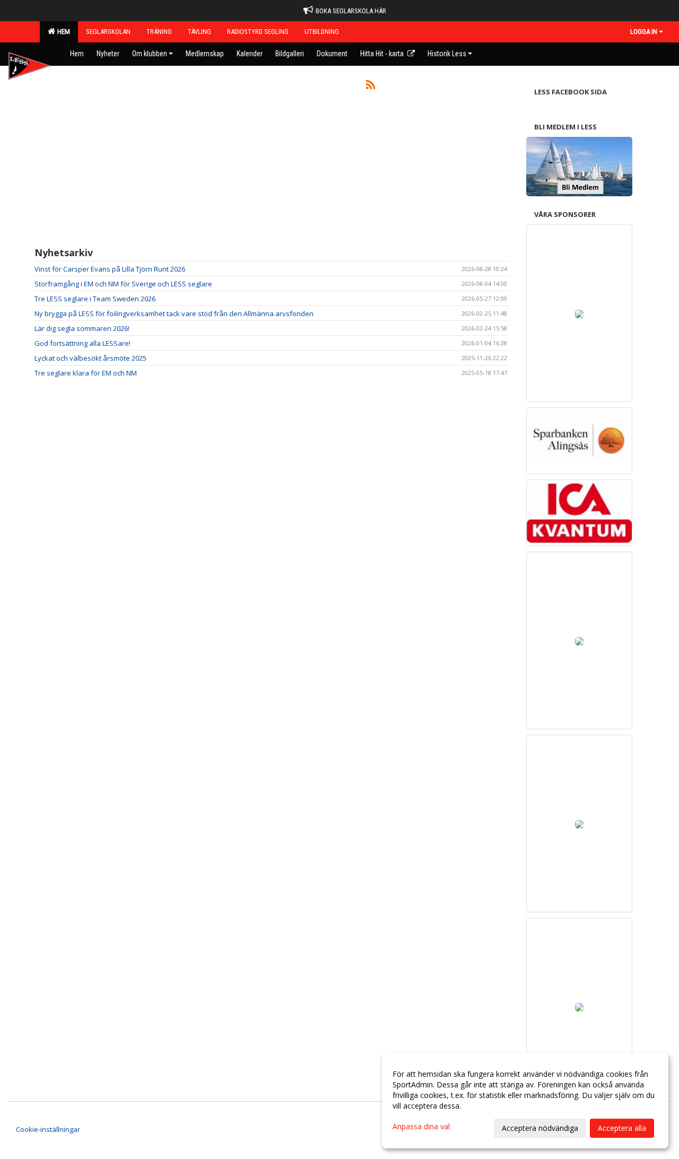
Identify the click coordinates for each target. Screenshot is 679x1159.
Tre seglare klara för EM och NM (85, 373)
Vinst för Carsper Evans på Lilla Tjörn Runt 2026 (109, 269)
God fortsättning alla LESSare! (82, 343)
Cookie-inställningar (48, 1129)
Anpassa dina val (421, 1126)
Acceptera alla (622, 1128)
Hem (62, 32)
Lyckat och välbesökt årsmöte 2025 (90, 358)
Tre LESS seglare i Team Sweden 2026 (94, 298)
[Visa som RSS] (370, 86)
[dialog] (525, 1100)
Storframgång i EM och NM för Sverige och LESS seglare (123, 284)
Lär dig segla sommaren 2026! (81, 328)
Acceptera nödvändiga (540, 1128)
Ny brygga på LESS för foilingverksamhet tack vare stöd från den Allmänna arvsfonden (174, 313)
